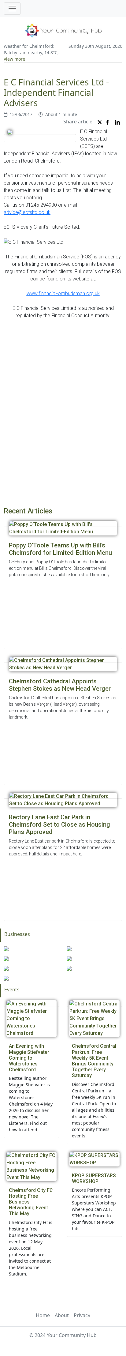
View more (14, 59)
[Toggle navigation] (12, 8)
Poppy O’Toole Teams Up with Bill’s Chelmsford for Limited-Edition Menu (60, 549)
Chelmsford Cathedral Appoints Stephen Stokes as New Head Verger (60, 685)
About (62, 1315)
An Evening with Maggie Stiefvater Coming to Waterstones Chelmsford (29, 1057)
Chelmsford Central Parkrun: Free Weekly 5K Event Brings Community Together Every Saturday (94, 1060)
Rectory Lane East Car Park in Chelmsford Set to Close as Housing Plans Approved (59, 824)
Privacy (82, 1315)
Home (43, 1315)
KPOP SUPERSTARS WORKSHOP (94, 1178)
